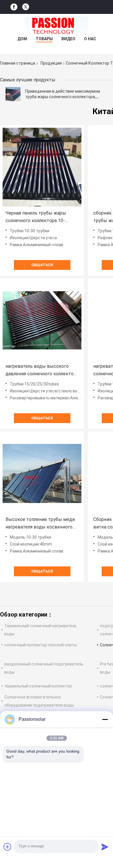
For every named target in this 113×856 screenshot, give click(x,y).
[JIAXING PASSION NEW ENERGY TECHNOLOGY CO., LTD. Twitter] (25, 7)
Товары (44, 38)
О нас (90, 38)
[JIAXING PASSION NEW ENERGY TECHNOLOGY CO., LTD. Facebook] (14, 7)
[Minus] (104, 719)
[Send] (105, 846)
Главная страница (17, 63)
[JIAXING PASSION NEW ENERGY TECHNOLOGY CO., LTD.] (56, 25)
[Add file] (7, 846)
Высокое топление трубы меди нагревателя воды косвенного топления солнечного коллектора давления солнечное (42, 524)
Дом (22, 38)
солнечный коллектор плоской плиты (40, 645)
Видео (68, 38)
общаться (42, 265)
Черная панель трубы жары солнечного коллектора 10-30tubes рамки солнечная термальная (36, 217)
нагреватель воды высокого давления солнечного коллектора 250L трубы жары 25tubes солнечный (42, 370)
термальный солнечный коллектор (38, 686)
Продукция (51, 63)
